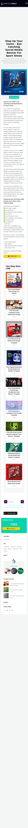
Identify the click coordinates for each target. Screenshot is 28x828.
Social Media (6, 539)
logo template (20, 505)
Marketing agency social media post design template (14, 455)
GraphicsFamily (14, 566)
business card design (9, 507)
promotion (15, 548)
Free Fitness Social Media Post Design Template (14, 340)
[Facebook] (5, 610)
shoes (5, 551)
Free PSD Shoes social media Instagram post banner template (14, 434)
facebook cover (20, 507)
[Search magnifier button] (22, 501)
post (5, 548)
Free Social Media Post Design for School (14, 291)
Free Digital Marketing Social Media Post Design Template (14, 369)
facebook (13, 546)
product (9, 548)
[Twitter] (7, 610)
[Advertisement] (14, 25)
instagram (19, 546)
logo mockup (12, 505)
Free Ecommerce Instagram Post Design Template (14, 413)
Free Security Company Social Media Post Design (14, 312)
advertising (6, 546)
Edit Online (15, 97)
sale (21, 548)
